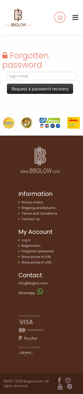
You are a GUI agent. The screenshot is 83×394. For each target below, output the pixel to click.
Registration (31, 245)
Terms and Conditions (39, 213)
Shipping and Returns (38, 208)
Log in (26, 240)
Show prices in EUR (36, 256)
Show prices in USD (36, 262)
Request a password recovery (40, 89)
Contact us (30, 219)
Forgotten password (37, 251)
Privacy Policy (32, 202)
